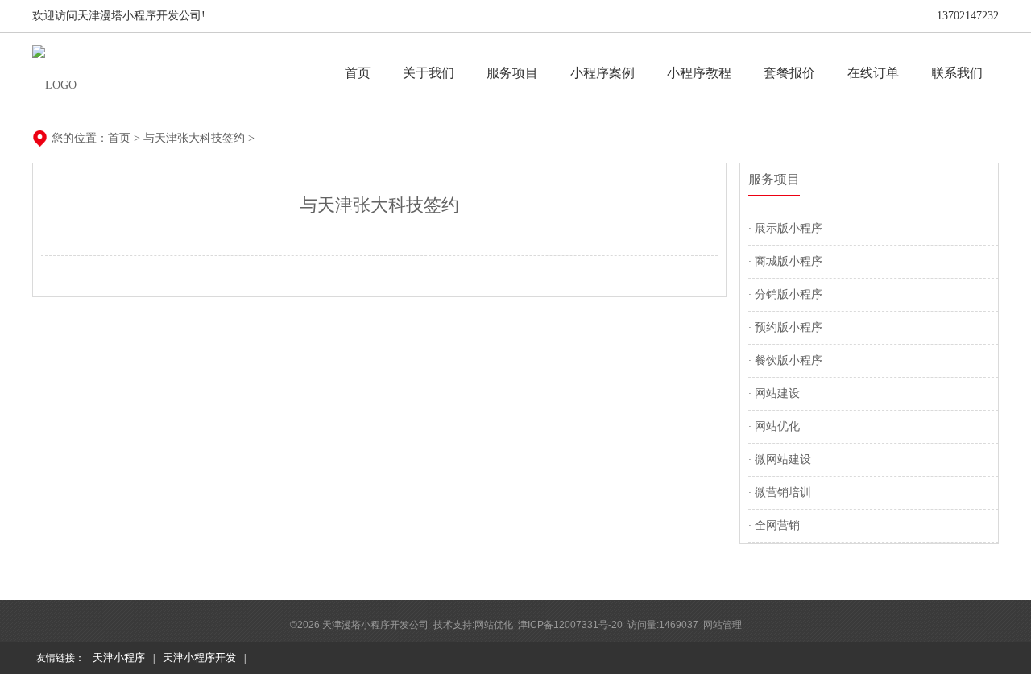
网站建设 (777, 393)
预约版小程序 (788, 327)
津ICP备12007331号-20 (570, 625)
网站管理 (722, 625)
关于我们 (428, 73)
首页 (358, 73)
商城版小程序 (788, 261)
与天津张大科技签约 (194, 138)
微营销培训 (783, 492)
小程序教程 (699, 73)
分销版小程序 (788, 294)
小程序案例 (602, 73)
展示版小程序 (788, 228)
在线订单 (873, 73)
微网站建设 (783, 459)
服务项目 (512, 73)
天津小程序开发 (199, 657)
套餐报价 (789, 73)
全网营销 (777, 525)
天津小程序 (119, 657)
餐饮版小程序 (788, 360)
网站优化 (777, 426)
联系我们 (957, 73)
